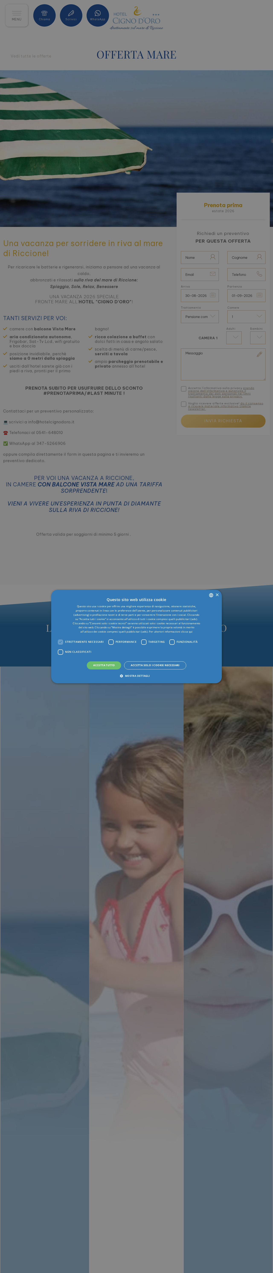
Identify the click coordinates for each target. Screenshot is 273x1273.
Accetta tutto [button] (104, 665)
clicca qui (187, 631)
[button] (136, 676)
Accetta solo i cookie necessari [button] (155, 665)
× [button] (217, 594)
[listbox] (211, 595)
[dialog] (136, 636)
